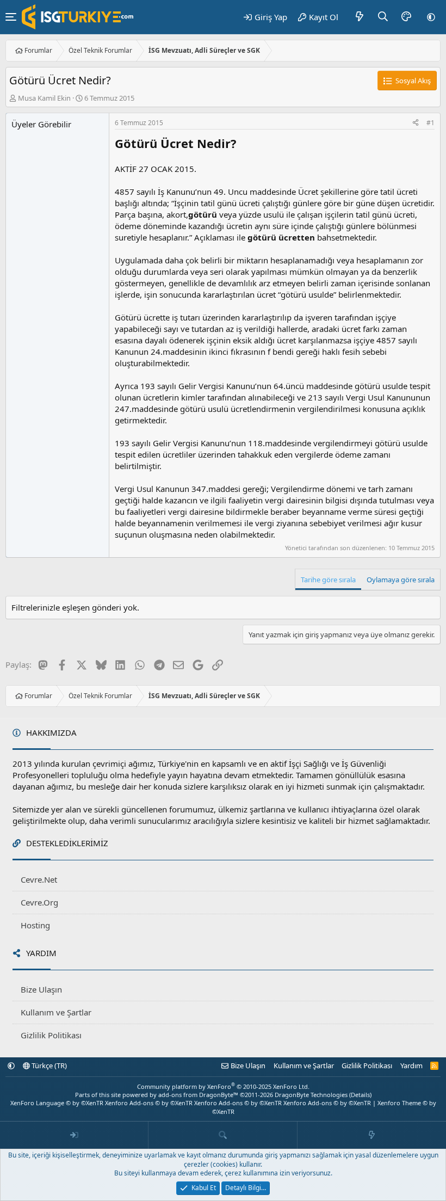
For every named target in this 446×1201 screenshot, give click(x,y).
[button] (431, 17)
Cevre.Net (39, 879)
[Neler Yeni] (359, 17)
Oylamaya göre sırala (401, 579)
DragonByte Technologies (311, 1095)
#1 (430, 122)
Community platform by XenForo (223, 1086)
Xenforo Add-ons (149, 1103)
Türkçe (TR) (48, 1065)
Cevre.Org (39, 902)
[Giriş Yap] (74, 1135)
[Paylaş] (415, 123)
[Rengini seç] (406, 17)
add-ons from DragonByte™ (198, 1095)
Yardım (411, 1065)
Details (360, 1095)
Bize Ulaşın (41, 989)
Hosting (35, 925)
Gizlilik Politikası (51, 1035)
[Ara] (383, 17)
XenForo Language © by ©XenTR (56, 1103)
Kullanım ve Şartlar (56, 1012)
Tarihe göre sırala (328, 579)
